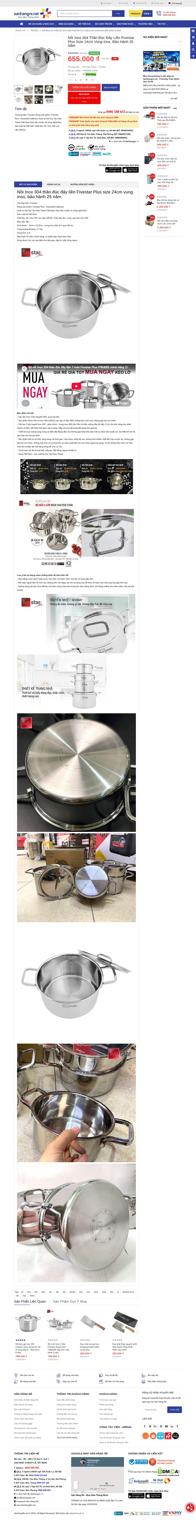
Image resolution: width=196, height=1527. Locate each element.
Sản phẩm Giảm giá (66, 1419)
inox (29, 1292)
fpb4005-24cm (128, 1292)
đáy (57, 1292)
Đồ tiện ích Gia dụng (114, 1381)
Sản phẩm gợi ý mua (70, 1301)
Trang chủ (20, 31)
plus (81, 1292)
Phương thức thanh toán (25, 1433)
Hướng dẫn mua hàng (67, 1414)
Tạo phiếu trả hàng (108, 1419)
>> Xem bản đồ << (125, 141)
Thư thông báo (106, 1414)
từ (118, 1292)
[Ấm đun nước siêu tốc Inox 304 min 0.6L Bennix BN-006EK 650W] (149, 158)
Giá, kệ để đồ (111, 1375)
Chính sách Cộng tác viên (111, 1433)
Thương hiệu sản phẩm (67, 1423)
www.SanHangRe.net (26, 1505)
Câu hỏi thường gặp (23, 1423)
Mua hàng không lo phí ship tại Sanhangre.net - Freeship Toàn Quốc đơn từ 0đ (161, 79)
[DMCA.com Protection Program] (168, 1471)
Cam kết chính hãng (66, 1400)
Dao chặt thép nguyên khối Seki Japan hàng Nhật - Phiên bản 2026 (124, 1347)
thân (43, 1292)
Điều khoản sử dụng (23, 1404)
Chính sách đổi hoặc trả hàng (27, 1438)
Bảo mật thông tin (22, 1409)
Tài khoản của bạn (107, 1400)
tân (17, 1296)
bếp (111, 1292)
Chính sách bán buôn (66, 1409)
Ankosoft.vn (78, 1513)
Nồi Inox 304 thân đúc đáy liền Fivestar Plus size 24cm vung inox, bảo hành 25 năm (81, 31)
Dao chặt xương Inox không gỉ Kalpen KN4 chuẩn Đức (89, 1347)
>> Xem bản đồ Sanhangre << (29, 1494)
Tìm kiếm (34, 31)
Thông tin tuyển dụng (66, 1404)
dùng (104, 1292)
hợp (24, 1296)
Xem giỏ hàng (105, 1409)
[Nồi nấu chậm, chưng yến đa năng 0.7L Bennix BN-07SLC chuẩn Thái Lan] (149, 137)
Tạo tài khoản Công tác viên (112, 1438)
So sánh (124, 3)
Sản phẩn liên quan (30, 1301)
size (88, 1292)
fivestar (72, 1292)
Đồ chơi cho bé (27, 1375)
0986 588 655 (169, 15)
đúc (50, 1292)
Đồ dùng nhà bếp (70, 1375)
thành (32, 1296)
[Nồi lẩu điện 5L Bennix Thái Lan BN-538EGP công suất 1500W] (149, 117)
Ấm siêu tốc (153, 1375)
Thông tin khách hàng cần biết (28, 1414)
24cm (96, 1292)
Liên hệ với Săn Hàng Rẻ (68, 1433)
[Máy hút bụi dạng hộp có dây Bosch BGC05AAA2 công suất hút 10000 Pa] (149, 199)
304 (36, 1292)
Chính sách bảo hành (24, 1419)
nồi (22, 1292)
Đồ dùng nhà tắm (28, 1381)
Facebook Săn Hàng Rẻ (27, 1501)
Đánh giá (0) (53, 184)
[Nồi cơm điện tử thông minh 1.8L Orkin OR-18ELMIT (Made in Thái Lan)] (149, 220)
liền (64, 1292)
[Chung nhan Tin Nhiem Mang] (142, 1471)
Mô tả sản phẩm (28, 184)
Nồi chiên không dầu (157, 1381)
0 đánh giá (82, 53)
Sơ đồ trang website (66, 1428)
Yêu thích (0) (141, 3)
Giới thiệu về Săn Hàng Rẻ (26, 1400)
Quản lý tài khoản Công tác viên (113, 1442)
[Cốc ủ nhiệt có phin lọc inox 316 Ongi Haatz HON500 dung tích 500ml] (149, 179)
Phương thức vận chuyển (25, 1428)
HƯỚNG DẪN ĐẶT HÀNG (82, 184)
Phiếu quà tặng (106, 1404)
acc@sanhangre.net (26, 1498)
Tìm (118, 13)
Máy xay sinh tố (70, 1381)
